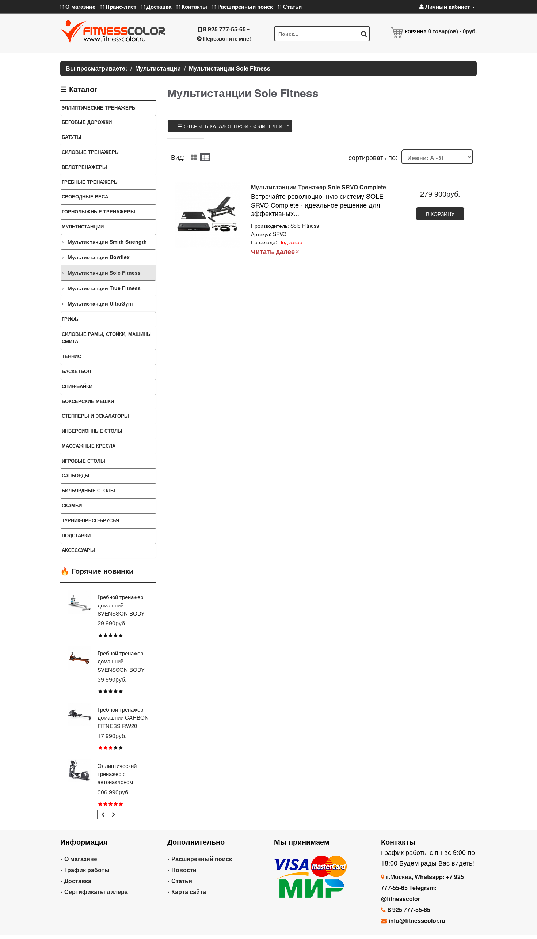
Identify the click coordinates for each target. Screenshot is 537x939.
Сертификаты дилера (96, 891)
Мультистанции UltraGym (100, 303)
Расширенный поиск (201, 859)
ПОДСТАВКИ (76, 535)
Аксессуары (78, 549)
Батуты (71, 136)
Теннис (71, 356)
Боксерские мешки (88, 401)
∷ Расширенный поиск (242, 7)
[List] (205, 157)
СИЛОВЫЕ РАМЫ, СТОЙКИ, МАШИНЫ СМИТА (107, 337)
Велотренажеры (84, 166)
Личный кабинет (447, 7)
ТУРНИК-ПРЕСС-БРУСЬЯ (90, 520)
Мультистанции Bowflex (99, 257)
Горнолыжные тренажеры (98, 211)
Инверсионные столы (92, 430)
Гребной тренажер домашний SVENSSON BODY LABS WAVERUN (121, 665)
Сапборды (76, 475)
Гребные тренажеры (90, 181)
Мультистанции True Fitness (104, 288)
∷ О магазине (77, 7)
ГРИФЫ (71, 318)
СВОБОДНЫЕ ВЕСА (85, 196)
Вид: (178, 157)
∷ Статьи (290, 7)
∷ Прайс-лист (118, 7)
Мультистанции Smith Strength (107, 241)
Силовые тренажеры (91, 151)
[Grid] (193, 157)
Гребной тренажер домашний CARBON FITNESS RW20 (123, 717)
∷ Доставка (156, 7)
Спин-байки (77, 386)
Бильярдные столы (88, 490)
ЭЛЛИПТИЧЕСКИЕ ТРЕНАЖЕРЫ (99, 107)
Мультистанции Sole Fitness (104, 272)
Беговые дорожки (87, 121)
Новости (184, 870)
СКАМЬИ (72, 505)
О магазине (80, 859)
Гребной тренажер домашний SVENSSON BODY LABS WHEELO (121, 609)
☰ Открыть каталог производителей (230, 126)
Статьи (181, 880)
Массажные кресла (88, 445)
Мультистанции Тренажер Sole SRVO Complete (318, 187)
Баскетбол (76, 371)
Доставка (77, 880)
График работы (87, 870)
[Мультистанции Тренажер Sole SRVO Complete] (207, 215)
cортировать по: (373, 157)
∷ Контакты (191, 7)
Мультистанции (83, 226)
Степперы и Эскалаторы (95, 415)
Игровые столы (83, 460)
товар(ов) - (452, 31)
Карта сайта (188, 891)
